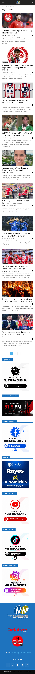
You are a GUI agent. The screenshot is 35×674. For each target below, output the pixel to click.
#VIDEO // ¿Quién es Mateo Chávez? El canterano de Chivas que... (17, 134)
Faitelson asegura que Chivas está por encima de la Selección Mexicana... (16, 334)
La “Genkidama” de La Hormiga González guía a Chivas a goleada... (16, 267)
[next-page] (22, 353)
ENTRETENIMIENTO (6, 164)
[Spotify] (17, 665)
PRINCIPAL (4, 97)
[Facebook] (8, 665)
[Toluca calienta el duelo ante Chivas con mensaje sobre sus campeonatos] (17, 289)
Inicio (3, 7)
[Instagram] (12, 665)
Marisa (4, 238)
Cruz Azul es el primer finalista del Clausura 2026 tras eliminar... (16, 235)
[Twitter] (22, 665)
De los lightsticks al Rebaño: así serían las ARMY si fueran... (15, 101)
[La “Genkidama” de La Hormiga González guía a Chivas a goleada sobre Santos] (17, 256)
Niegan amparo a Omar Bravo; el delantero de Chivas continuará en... (16, 169)
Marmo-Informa (6, 271)
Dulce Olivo (5, 72)
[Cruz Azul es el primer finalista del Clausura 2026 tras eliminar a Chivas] (17, 223)
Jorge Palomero (6, 35)
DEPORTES (4, 27)
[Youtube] (27, 665)
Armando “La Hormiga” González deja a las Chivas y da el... (17, 31)
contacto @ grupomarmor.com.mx (21, 653)
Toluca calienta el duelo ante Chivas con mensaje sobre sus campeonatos (17, 300)
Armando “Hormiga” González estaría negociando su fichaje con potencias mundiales (17, 67)
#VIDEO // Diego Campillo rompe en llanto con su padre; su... (17, 202)
